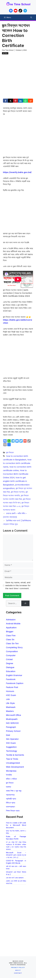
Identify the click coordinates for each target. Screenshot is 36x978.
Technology (11, 751)
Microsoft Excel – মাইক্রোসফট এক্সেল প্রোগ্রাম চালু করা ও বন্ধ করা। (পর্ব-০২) (16, 855)
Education (10, 671)
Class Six (10, 639)
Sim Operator (12, 739)
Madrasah (10, 707)
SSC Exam (11, 743)
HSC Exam (11, 695)
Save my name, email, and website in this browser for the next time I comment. (17, 585)
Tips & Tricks (12, 759)
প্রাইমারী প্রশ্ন (11, 799)
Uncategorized (13, 763)
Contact (18, 973)
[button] (31, 17)
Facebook (10, 679)
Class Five (11, 635)
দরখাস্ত (8, 787)
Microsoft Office (13, 715)
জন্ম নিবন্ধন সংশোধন (17, 492)
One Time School (8, 50)
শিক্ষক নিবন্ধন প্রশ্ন (13, 810)
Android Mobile (13, 623)
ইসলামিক (9, 775)
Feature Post (12, 687)
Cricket (9, 659)
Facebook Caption (14, 683)
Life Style (10, 703)
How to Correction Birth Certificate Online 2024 (15, 474)
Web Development (15, 767)
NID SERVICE (12, 723)
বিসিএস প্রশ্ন (10, 803)
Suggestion (11, 747)
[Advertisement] (18, 74)
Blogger (9, 631)
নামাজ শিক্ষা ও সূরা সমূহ (13, 791)
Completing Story (14, 647)
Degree (9, 663)
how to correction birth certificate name (17, 463)
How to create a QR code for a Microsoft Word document (16, 825)
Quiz (8, 735)
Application (11, 627)
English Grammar (14, 675)
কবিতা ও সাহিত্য (11, 779)
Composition (12, 651)
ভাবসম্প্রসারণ (10, 807)
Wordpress (11, 771)
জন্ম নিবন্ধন (5, 53)
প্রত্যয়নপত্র (10, 795)
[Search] (25, 603)
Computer (11, 655)
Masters (10, 711)
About (18, 970)
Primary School (13, 731)
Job (8, 699)
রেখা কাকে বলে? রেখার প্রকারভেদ (15, 878)
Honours (10, 691)
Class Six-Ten (12, 643)
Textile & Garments (15, 755)
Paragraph (11, 727)
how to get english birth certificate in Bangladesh (15, 481)
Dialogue (10, 667)
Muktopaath (12, 719)
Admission (11, 619)
